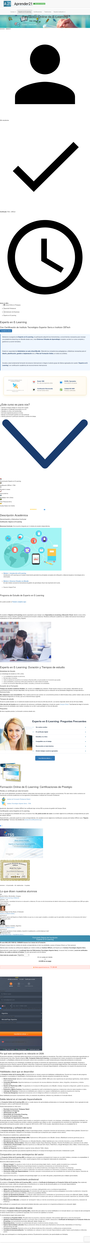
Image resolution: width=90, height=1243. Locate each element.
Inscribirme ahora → (28, 27)
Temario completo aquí (19, 602)
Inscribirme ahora (6, 331)
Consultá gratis (18, 331)
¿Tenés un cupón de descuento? (14, 1041)
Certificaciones (38, 12)
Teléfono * (3, 1003)
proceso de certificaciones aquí (33, 819)
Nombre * (3, 991)
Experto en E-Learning (24, 12)
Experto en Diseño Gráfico (7, 913)
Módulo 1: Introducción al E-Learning (15, 573)
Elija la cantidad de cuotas (8, 1022)
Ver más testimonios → (6, 934)
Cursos (13, 12)
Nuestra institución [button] (59, 12)
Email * (2, 997)
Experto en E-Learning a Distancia (9, 898)
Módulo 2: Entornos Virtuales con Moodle (16, 581)
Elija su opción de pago (7, 1016)
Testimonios (47, 12)
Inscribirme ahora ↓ (45, 758)
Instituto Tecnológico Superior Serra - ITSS (19, 803)
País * (2, 1010)
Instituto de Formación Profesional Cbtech (18, 799)
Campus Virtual (64, 704)
